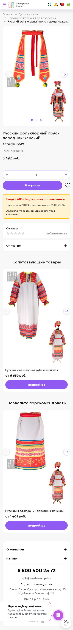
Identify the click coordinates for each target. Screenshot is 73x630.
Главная (8, 14)
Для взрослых (28, 14)
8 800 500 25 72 (37, 570)
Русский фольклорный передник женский (34, 511)
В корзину (32, 185)
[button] (8, 74)
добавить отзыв (56, 233)
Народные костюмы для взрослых (32, 18)
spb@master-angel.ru (36, 578)
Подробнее (36, 384)
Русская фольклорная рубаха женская (31, 370)
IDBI (41, 621)
